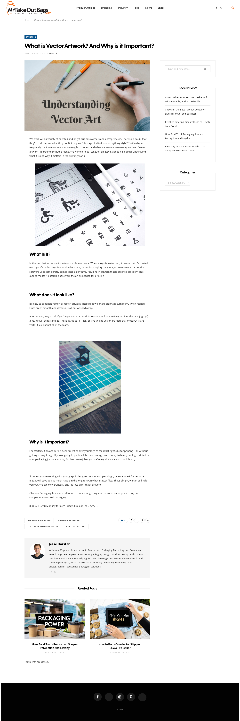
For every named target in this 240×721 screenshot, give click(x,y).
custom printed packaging (43, 526)
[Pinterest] (13, 167)
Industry (123, 7)
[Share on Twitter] (13, 158)
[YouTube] (142, 697)
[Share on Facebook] (13, 150)
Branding (106, 7)
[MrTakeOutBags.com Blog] (28, 8)
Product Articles (85, 7)
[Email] (13, 175)
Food (136, 7)
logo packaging (75, 526)
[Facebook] (98, 697)
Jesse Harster (59, 544)
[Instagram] (120, 697)
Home (27, 20)
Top (121, 709)
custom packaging (69, 520)
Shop (161, 7)
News (148, 7)
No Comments (49, 53)
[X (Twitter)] (109, 697)
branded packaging (39, 520)
